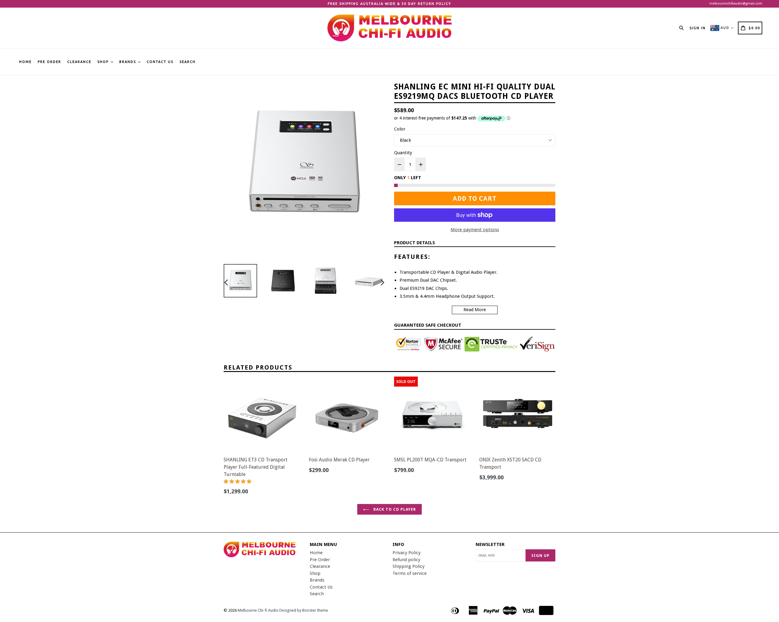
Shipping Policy (408, 566)
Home (25, 62)
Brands (128, 62)
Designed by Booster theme (303, 610)
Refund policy (406, 559)
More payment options (475, 229)
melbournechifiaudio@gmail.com (735, 3)
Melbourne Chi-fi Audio (258, 610)
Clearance (79, 62)
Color (399, 129)
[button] (238, 481)
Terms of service (410, 573)
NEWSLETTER (490, 544)
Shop (103, 62)
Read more (474, 309)
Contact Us (160, 62)
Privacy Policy (407, 552)
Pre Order (49, 62)
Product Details (414, 242)
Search (188, 62)
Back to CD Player (394, 509)
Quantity (403, 152)
